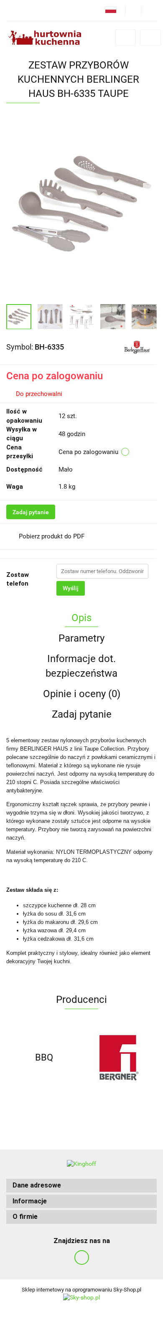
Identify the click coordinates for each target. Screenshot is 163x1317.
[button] (81, 1186)
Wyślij (71, 588)
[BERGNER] (119, 1057)
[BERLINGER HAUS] (137, 346)
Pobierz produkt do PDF (51, 536)
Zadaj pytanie (31, 512)
